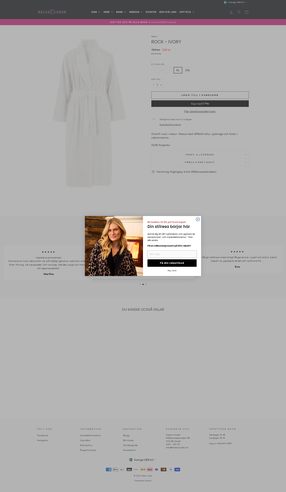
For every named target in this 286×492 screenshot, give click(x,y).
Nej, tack (172, 270)
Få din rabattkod (172, 263)
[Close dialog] (198, 219)
